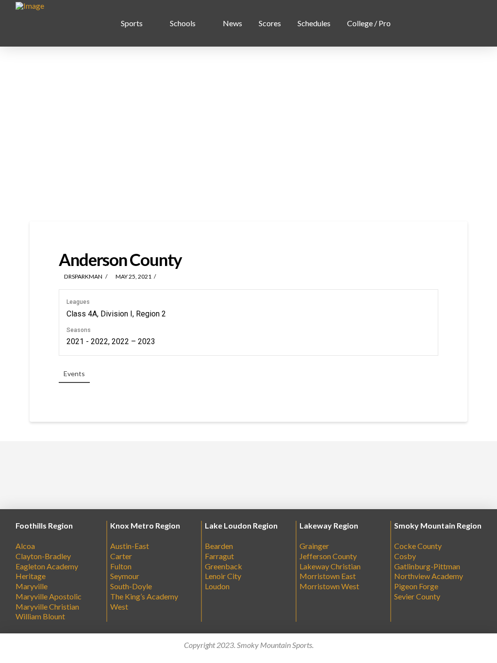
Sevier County (417, 596)
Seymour (124, 575)
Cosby (405, 556)
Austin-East (129, 545)
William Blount (40, 616)
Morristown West (329, 586)
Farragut (219, 556)
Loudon (217, 586)
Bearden (219, 545)
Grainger (314, 545)
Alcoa (25, 545)
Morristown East (327, 575)
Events (74, 373)
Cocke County (418, 545)
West (119, 606)
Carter (121, 556)
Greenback (223, 566)
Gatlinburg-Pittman (427, 566)
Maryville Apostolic (49, 596)
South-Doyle (131, 586)
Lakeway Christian (330, 566)
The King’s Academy (144, 596)
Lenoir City (223, 575)
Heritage (31, 575)
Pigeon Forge (416, 586)
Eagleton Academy (47, 566)
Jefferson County (328, 556)
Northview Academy (428, 575)
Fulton (121, 566)
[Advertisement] (248, 134)
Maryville (32, 586)
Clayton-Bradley (43, 556)
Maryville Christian (47, 606)
